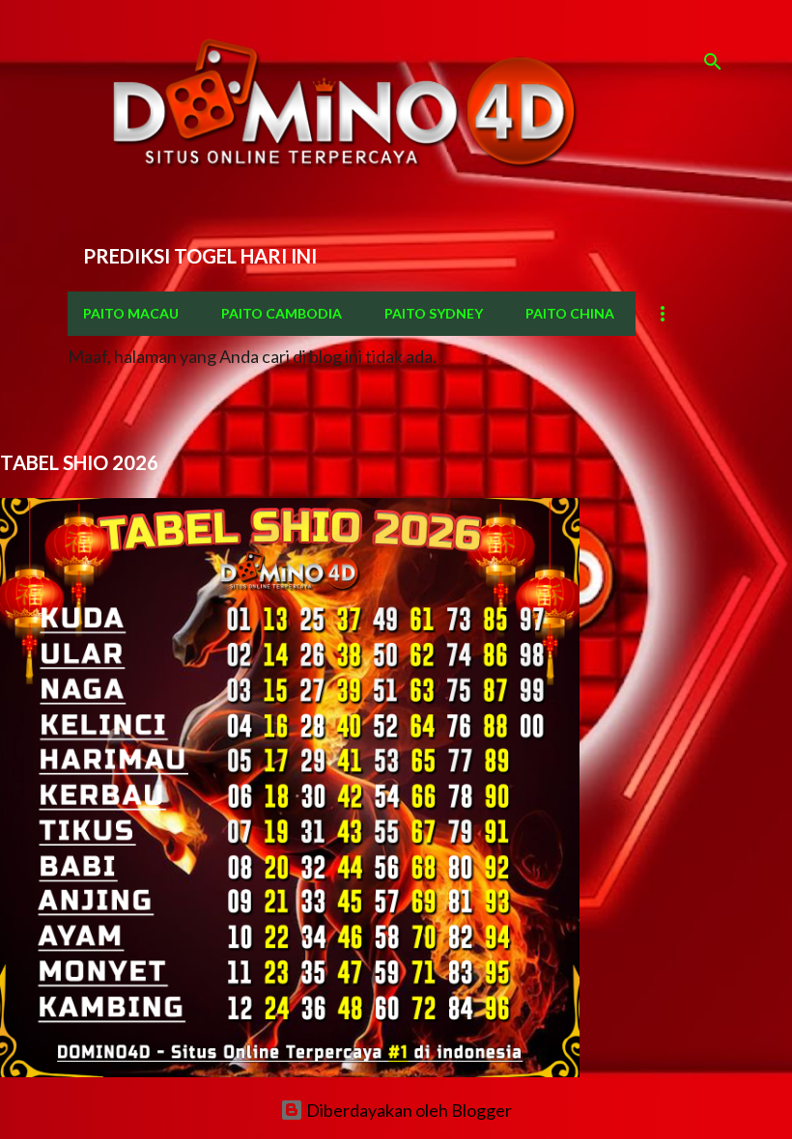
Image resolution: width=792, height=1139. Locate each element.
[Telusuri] (712, 62)
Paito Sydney (433, 313)
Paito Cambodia (281, 313)
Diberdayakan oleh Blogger (407, 1110)
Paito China (569, 313)
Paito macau (131, 313)
